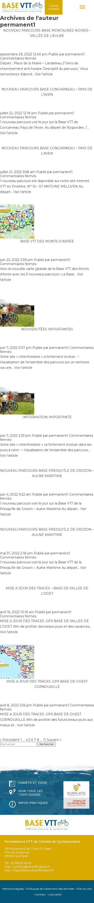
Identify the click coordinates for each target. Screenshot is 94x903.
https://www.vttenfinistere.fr (33, 870)
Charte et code (32, 782)
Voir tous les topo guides (30, 792)
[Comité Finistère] (22, 7)
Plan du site (84, 888)
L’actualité (54, 894)
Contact (40, 894)
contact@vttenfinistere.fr (31, 866)
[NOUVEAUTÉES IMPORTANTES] (17, 325)
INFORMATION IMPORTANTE (47, 417)
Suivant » (54, 740)
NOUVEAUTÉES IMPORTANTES (47, 329)
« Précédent (10, 740)
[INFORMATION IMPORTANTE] (17, 412)
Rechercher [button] (46, 744)
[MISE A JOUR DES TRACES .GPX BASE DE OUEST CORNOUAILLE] (17, 677)
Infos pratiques (33, 803)
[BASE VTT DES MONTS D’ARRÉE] (17, 237)
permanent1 (75, 54)
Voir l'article (44, 74)
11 (44, 740)
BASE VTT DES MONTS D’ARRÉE (47, 241)
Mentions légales (13, 888)
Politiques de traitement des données (50, 888)
